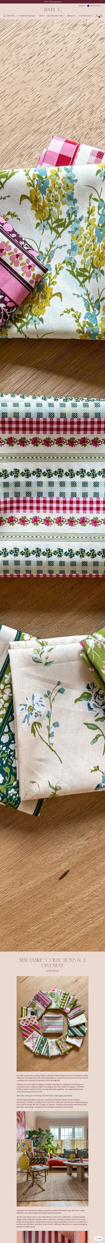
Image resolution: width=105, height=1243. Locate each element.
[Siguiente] (100, 1)
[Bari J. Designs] (52, 10)
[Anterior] (4, 1)
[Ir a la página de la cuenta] (96, 16)
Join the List (57, 2)
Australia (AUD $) (95, 6)
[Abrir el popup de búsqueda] (5, 16)
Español (81, 6)
